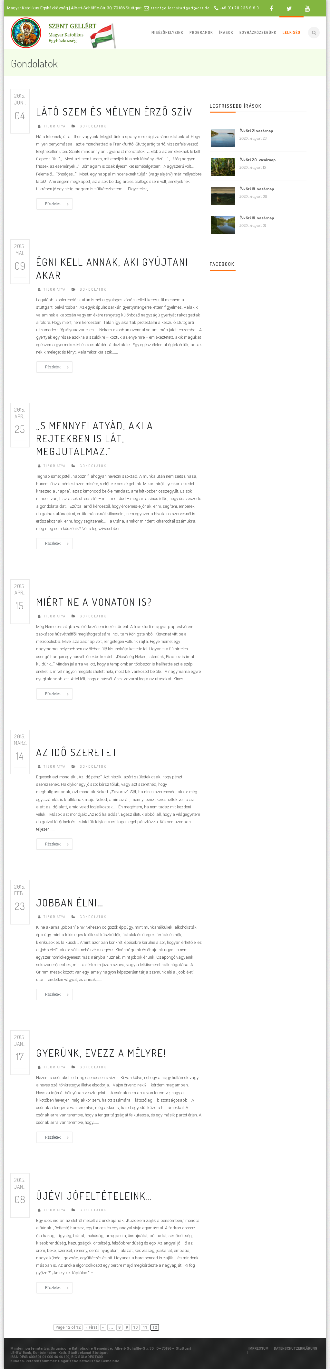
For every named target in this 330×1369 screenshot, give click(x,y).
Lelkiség (291, 32)
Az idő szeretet (77, 752)
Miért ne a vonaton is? (94, 601)
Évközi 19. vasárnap (256, 188)
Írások (226, 32)
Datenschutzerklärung (295, 1348)
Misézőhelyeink (167, 32)
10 (135, 1327)
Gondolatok (93, 126)
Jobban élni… (70, 902)
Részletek (53, 204)
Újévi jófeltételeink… (94, 1195)
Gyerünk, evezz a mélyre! (101, 1052)
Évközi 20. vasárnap (257, 159)
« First (91, 1327)
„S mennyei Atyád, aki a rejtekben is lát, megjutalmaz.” (94, 438)
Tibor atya (55, 126)
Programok (201, 32)
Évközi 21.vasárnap (256, 130)
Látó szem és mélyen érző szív (114, 111)
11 (145, 1327)
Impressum (258, 1348)
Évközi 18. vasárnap (256, 217)
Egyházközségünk (257, 32)
